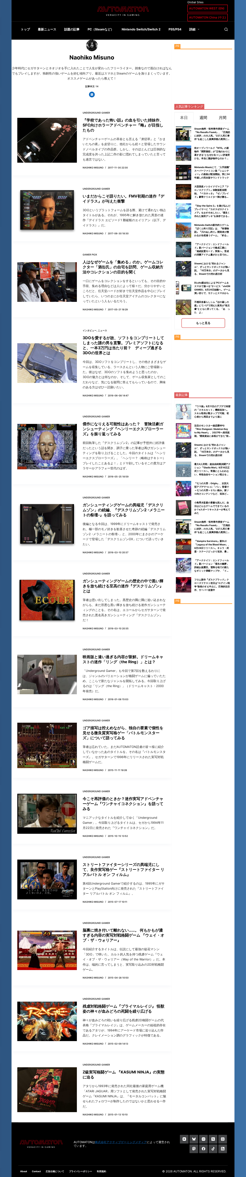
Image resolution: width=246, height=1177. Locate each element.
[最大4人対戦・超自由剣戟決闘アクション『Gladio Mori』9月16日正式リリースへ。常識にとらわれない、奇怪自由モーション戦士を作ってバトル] (183, 469)
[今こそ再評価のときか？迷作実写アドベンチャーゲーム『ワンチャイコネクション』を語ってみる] (47, 814)
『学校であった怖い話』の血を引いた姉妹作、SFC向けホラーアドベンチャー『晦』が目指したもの (123, 125)
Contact (36, 1171)
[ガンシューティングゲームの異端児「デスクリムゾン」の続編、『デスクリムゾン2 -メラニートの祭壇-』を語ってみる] (47, 525)
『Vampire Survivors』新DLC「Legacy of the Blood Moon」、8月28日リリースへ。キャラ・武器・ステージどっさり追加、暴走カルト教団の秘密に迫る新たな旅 (212, 548)
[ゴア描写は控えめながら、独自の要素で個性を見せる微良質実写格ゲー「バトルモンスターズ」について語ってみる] (47, 745)
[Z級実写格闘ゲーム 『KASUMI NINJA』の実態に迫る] (47, 1089)
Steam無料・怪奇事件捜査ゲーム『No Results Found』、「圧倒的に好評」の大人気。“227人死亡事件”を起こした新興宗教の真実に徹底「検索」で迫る (212, 135)
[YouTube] (184, 1139)
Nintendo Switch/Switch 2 (141, 29)
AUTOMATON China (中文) (207, 17)
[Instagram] (203, 1139)
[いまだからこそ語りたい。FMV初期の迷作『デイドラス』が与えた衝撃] (47, 211)
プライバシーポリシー (80, 1171)
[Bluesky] (193, 1139)
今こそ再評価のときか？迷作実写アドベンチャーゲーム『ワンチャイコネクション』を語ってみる (123, 803)
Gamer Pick (90, 254)
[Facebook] (203, 1148)
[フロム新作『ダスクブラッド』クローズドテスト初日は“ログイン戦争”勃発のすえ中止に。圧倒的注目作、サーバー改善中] (183, 585)
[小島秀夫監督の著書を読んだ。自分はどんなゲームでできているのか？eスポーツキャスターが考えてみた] (183, 508)
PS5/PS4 (175, 29)
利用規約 (101, 1171)
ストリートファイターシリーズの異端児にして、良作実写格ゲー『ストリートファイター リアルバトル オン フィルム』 (123, 869)
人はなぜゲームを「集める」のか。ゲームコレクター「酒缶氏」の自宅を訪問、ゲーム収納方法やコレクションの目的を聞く (123, 267)
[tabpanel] (203, 226)
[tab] (184, 117)
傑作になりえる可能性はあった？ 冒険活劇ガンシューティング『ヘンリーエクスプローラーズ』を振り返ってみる (123, 429)
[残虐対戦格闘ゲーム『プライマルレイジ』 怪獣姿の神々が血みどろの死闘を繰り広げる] (47, 1021)
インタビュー (89, 330)
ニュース (102, 330)
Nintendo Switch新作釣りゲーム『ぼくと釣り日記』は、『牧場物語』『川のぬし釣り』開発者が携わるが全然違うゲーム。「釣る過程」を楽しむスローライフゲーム (211, 232)
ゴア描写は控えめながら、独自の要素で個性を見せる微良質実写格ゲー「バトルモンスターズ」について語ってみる (123, 733)
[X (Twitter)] (213, 1139)
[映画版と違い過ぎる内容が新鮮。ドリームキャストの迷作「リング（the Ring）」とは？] (47, 674)
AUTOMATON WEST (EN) (206, 8)
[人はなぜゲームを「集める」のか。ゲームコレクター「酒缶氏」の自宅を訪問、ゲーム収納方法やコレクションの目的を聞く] (47, 282)
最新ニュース (47, 29)
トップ (25, 29)
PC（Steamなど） (101, 29)
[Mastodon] (193, 1148)
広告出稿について (55, 1171)
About (23, 1171)
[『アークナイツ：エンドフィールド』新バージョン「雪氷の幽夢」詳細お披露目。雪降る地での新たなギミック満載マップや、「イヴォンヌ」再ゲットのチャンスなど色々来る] (183, 565)
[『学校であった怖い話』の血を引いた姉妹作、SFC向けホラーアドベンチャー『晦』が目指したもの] (47, 140)
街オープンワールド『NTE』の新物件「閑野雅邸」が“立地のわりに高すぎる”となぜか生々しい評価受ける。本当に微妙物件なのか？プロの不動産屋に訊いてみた (212, 154)
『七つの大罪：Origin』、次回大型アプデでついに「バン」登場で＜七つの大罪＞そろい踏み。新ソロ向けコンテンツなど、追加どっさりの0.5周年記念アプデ (211, 490)
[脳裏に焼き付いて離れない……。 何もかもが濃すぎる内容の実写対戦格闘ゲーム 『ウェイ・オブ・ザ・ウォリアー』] (47, 950)
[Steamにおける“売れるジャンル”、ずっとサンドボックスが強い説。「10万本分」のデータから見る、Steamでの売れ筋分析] (183, 450)
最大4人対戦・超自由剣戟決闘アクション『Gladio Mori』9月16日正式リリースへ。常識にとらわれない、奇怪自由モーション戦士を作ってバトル (212, 471)
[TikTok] (213, 1148)
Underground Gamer (96, 112)
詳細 (192, 29)
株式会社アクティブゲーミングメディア (121, 1142)
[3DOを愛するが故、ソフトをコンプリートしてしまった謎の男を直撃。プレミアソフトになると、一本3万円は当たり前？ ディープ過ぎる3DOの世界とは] (47, 363)
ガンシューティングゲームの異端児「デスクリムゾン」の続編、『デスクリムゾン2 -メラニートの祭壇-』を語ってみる (124, 510)
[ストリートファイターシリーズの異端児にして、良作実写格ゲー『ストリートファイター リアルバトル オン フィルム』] (47, 879)
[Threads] (222, 1139)
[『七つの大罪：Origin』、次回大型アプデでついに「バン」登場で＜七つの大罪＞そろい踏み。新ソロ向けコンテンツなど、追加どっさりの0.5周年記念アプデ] (183, 488)
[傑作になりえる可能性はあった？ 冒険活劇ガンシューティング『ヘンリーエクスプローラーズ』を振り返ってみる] (47, 447)
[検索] (226, 29)
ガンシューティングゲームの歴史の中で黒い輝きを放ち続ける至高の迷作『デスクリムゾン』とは (123, 586)
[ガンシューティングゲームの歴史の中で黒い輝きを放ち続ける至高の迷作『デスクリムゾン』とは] (47, 601)
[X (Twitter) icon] (92, 94)
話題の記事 (72, 29)
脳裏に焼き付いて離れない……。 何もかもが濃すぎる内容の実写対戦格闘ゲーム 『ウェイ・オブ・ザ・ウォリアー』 (123, 935)
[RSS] (222, 1148)
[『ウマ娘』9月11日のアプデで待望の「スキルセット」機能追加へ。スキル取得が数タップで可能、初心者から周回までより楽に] (183, 411)
